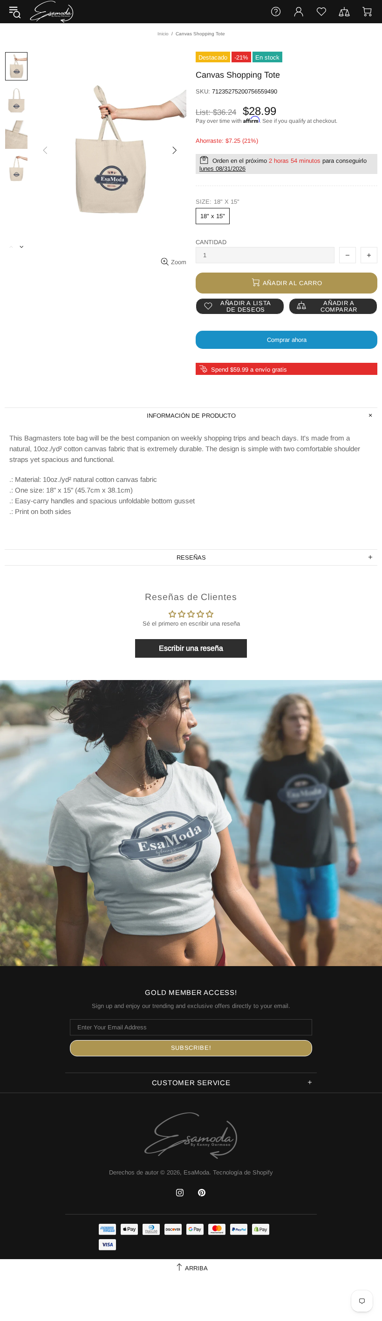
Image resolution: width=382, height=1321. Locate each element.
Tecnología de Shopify (243, 1172)
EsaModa (52, 11)
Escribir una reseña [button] (191, 648)
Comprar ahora (287, 339)
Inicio (163, 33)
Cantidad (211, 242)
